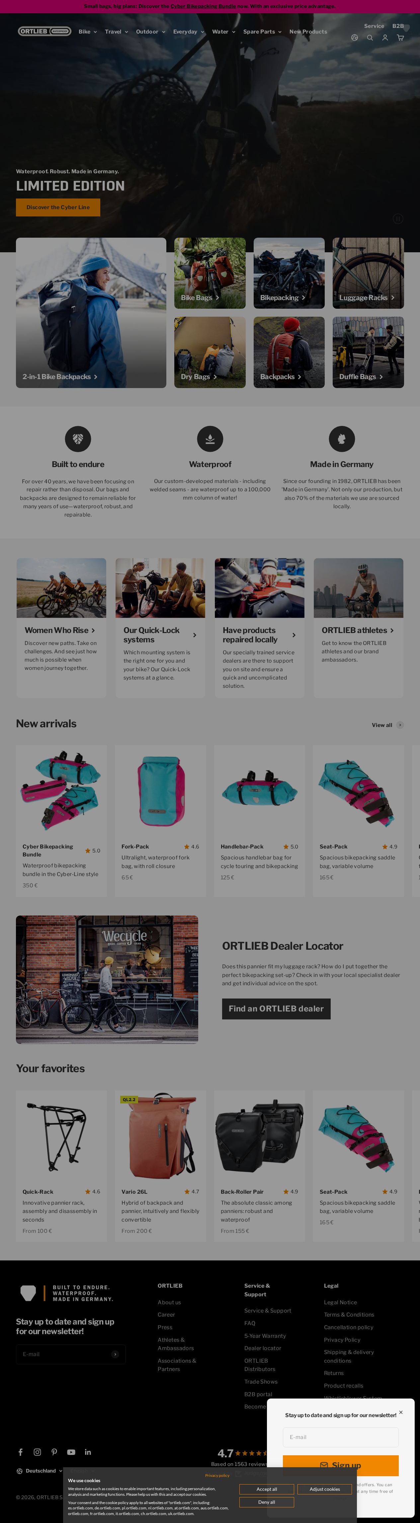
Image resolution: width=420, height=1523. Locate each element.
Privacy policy (217, 1475)
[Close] (401, 1412)
